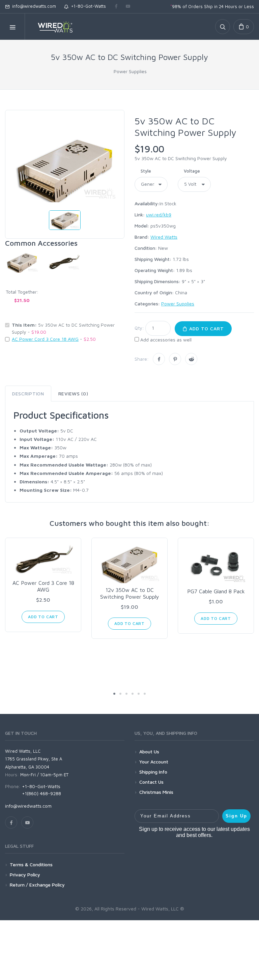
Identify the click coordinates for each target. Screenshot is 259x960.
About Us (149, 751)
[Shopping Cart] (244, 27)
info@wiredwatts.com (32, 6)
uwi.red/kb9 (158, 214)
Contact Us (151, 782)
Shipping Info (153, 772)
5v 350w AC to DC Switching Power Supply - (63, 328)
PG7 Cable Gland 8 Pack (216, 591)
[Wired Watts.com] (51, 26)
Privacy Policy (25, 874)
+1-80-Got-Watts (87, 6)
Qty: (139, 328)
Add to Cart (206, 328)
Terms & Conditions (31, 864)
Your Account (153, 761)
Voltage (192, 171)
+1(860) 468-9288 (41, 793)
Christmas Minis (156, 792)
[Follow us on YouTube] (128, 6)
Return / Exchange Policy (37, 885)
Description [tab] (28, 393)
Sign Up (236, 815)
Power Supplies (130, 71)
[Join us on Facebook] (116, 6)
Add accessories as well (166, 339)
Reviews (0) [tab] (73, 393)
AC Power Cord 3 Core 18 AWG (45, 339)
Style (146, 171)
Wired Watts (163, 237)
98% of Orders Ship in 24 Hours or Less (212, 6)
